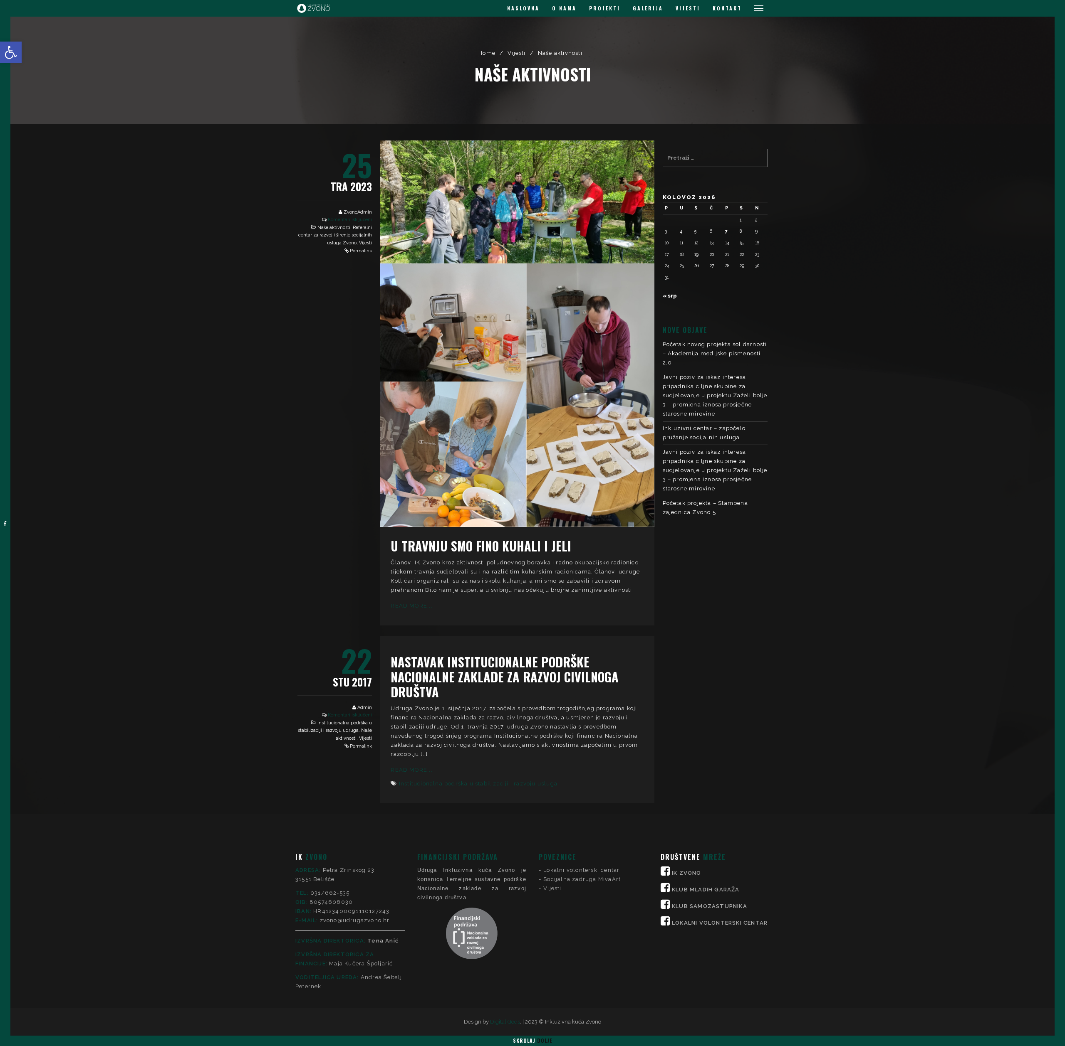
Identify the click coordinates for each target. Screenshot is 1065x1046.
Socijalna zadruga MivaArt (582, 879)
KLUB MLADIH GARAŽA (706, 889)
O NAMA (564, 8)
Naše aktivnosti (333, 227)
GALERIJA (648, 8)
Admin (364, 707)
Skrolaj (532, 1040)
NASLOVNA (523, 8)
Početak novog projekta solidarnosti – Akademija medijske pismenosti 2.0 (715, 353)
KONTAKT (727, 8)
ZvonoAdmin (358, 212)
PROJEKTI (604, 8)
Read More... (411, 606)
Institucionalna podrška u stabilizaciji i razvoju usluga (478, 783)
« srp (670, 296)
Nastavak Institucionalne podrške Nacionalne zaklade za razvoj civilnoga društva (505, 676)
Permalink (361, 251)
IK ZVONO (686, 873)
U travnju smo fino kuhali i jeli (481, 546)
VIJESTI (688, 8)
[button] (11, 52)
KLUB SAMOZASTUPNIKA (709, 906)
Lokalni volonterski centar (581, 870)
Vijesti (516, 53)
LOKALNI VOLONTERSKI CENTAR (720, 923)
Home (486, 53)
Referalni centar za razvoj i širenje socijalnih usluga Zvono (335, 235)
